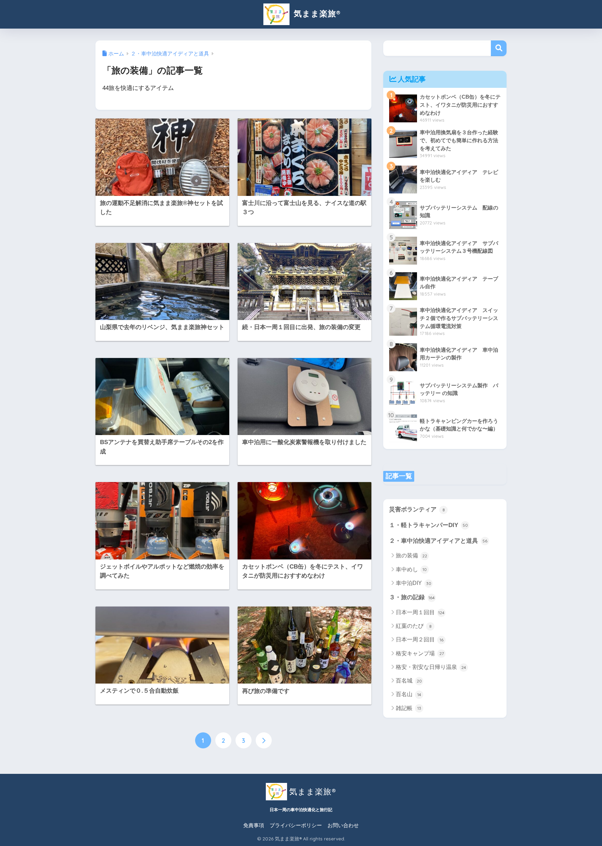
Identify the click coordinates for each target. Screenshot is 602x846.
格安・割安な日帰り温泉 (431, 667)
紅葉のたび (414, 626)
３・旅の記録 (412, 597)
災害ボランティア (417, 509)
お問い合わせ (343, 825)
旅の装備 (411, 555)
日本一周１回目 (420, 612)
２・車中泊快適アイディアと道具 (438, 541)
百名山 (408, 694)
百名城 (409, 681)
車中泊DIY (413, 583)
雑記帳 (408, 708)
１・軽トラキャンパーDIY (428, 525)
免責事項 (253, 825)
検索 (499, 48)
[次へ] (264, 740)
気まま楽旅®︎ (315, 13)
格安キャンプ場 (420, 653)
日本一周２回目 (419, 639)
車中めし (411, 569)
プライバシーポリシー (296, 825)
